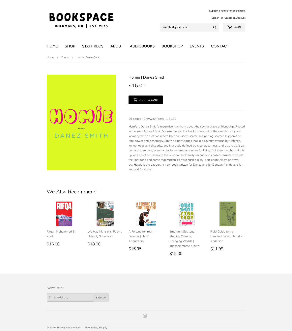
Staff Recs (92, 46)
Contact (220, 46)
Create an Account (234, 18)
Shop (70, 46)
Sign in (215, 18)
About (116, 46)
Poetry (65, 57)
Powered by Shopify (96, 327)
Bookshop (172, 46)
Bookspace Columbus (68, 327)
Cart (237, 27)
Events (197, 46)
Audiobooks (142, 46)
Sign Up (101, 297)
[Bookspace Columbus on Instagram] (145, 316)
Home (52, 46)
